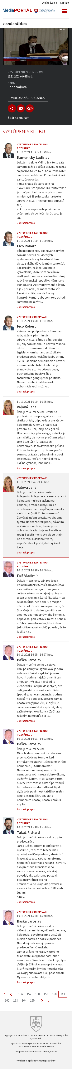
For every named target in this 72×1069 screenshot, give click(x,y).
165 (32, 1000)
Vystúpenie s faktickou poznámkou (32, 146)
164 (24, 1000)
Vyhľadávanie (49, 2)
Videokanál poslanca (28, 98)
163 (15, 1000)
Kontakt (64, 2)
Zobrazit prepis (26, 223)
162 (7, 1000)
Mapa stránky (48, 1060)
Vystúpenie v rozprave (32, 317)
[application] (36, 46)
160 (54, 994)
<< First (6, 994)
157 (29, 994)
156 (20, 994)
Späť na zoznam (18, 118)
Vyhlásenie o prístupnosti (29, 1060)
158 (37, 994)
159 (46, 994)
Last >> (46, 1000)
